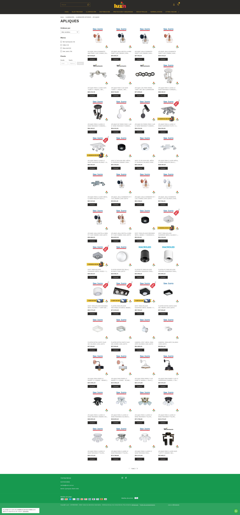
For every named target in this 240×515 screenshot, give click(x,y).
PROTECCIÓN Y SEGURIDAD (123, 12)
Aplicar (80, 63)
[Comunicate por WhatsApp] (236, 511)
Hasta (70, 60)
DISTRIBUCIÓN (104, 12)
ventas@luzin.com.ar (67, 485)
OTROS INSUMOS (172, 12)
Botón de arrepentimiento (147, 505)
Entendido (26, 511)
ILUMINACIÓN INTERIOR (83, 17)
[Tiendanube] (174, 505)
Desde (62, 60)
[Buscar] (88, 5)
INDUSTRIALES (141, 12)
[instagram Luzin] (122, 478)
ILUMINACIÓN (91, 12)
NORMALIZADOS (156, 12)
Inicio (67, 12)
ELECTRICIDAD (77, 12)
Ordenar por (65, 28)
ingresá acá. (135, 505)
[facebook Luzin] (126, 478)
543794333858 (65, 482)
